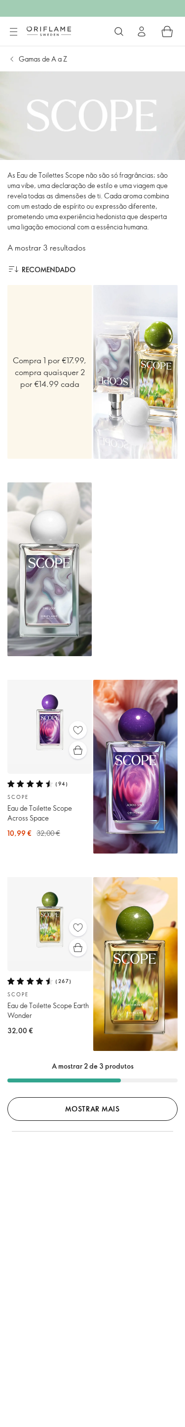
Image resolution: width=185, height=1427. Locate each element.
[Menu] (13, 32)
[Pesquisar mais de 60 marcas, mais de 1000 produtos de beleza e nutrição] (118, 31)
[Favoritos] (78, 730)
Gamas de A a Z (43, 58)
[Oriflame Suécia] (49, 31)
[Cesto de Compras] (167, 31)
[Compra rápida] (78, 750)
